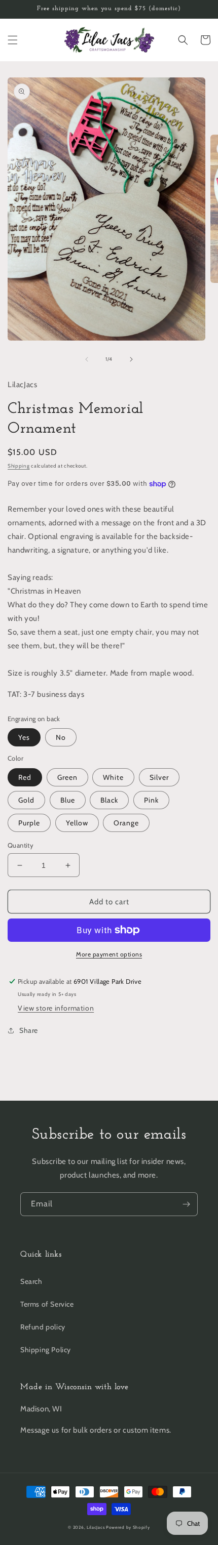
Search (31, 1281)
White (113, 777)
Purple (29, 822)
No (61, 737)
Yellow (77, 822)
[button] (13, 40)
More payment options (109, 954)
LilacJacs (95, 1527)
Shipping (19, 466)
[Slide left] (87, 359)
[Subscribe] (186, 1204)
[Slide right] (131, 359)
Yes (24, 737)
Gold (26, 800)
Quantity (20, 845)
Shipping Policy (45, 1349)
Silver (159, 777)
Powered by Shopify (128, 1527)
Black (109, 800)
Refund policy (42, 1326)
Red (24, 777)
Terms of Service (47, 1304)
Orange (126, 822)
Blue (67, 800)
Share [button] (28, 1030)
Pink (151, 800)
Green (67, 777)
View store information (56, 1008)
